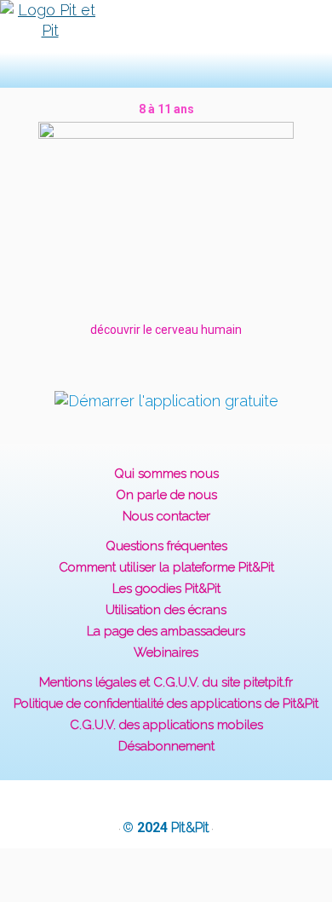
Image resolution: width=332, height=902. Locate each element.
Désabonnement (166, 746)
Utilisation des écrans (166, 610)
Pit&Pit (190, 827)
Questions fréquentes (166, 546)
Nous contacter (166, 516)
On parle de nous (166, 495)
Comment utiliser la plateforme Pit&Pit (166, 567)
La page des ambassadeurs (166, 631)
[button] (141, 44)
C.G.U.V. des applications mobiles (166, 725)
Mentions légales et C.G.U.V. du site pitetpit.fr (166, 682)
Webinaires (166, 652)
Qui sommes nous (166, 473)
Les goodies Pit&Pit (166, 588)
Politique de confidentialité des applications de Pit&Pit (166, 703)
